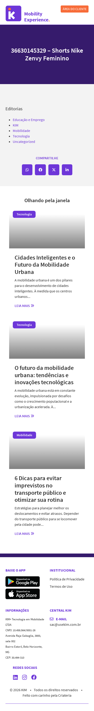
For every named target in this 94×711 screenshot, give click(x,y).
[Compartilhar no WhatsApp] (27, 169)
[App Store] (22, 593)
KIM (15, 125)
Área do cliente (74, 9)
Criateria (64, 695)
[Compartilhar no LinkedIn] (67, 169)
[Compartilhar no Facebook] (40, 169)
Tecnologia (21, 136)
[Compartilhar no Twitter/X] (53, 169)
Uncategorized (24, 141)
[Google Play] (22, 581)
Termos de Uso (61, 586)
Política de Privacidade (67, 579)
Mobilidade (21, 130)
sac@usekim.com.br (65, 624)
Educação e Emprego (29, 119)
